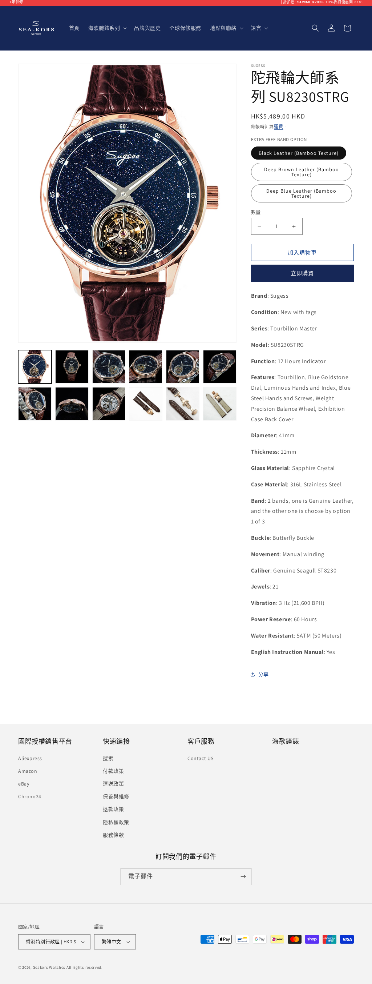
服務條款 (113, 835)
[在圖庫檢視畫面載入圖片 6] (219, 366)
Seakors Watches (49, 967)
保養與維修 (116, 796)
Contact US (200, 758)
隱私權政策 (116, 822)
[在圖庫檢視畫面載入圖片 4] (145, 366)
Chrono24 (29, 796)
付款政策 (113, 771)
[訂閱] (243, 876)
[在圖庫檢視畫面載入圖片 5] (182, 366)
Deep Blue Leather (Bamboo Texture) (301, 193)
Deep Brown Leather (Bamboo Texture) (301, 172)
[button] (107, 28)
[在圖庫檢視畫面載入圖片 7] (35, 404)
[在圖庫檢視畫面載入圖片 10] (145, 404)
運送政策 (113, 783)
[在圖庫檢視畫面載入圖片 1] (35, 366)
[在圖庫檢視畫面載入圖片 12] (219, 404)
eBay (23, 783)
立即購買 (302, 273)
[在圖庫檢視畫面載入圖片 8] (72, 404)
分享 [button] (263, 674)
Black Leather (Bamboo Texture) (299, 153)
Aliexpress (30, 758)
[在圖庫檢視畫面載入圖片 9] (109, 404)
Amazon (27, 771)
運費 (278, 126)
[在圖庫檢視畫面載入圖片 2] (72, 366)
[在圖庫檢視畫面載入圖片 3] (109, 366)
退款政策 (113, 809)
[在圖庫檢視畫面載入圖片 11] (182, 404)
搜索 (108, 758)
